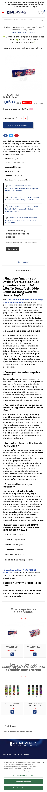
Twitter (11, 135)
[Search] (42, 20)
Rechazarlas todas (23, 782)
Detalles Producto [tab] (23, 270)
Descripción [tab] (23, 262)
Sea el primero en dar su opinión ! (18, 732)
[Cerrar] (43, 762)
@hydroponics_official (30, 48)
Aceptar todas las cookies (23, 788)
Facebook (5, 135)
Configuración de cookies (23, 775)
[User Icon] (38, 12)
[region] (23, 775)
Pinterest (16, 135)
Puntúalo (12, 249)
